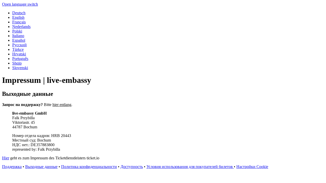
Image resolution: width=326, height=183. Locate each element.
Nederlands (21, 26)
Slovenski (20, 68)
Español (18, 40)
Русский (19, 45)
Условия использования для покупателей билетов (190, 166)
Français (19, 22)
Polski (17, 31)
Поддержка (12, 166)
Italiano (18, 36)
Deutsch (18, 13)
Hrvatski (19, 54)
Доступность (131, 166)
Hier (5, 158)
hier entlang (61, 104)
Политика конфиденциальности (89, 166)
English (18, 17)
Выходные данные (41, 166)
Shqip (17, 63)
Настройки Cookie (252, 166)
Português (20, 58)
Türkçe (18, 49)
